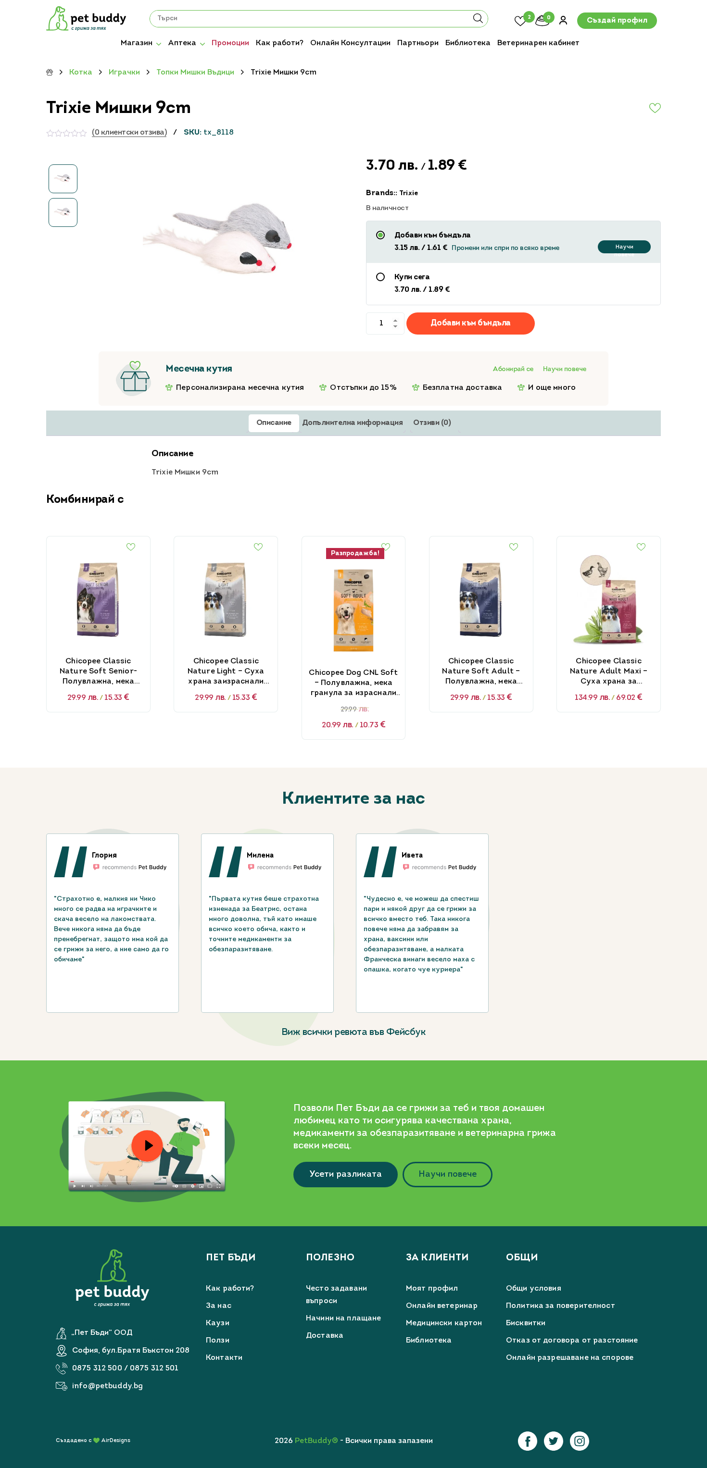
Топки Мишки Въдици (195, 72)
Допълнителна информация (352, 423)
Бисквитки (525, 1323)
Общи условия (533, 1289)
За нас (218, 1306)
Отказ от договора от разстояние (572, 1340)
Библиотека (468, 43)
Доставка (324, 1336)
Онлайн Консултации (350, 43)
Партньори (418, 43)
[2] (520, 20)
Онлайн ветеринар (442, 1306)
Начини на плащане (343, 1318)
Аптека (182, 43)
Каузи (217, 1323)
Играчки (124, 72)
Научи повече (624, 248)
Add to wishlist (632, 108)
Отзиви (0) (432, 423)
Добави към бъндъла (470, 323)
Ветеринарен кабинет (538, 43)
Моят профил (432, 1289)
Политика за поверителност (560, 1306)
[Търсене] (478, 21)
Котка (80, 72)
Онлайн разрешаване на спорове (569, 1358)
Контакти (224, 1358)
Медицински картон (444, 1323)
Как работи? (279, 43)
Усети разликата (345, 1174)
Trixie (408, 193)
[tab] (274, 423)
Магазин (136, 43)
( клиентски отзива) (129, 133)
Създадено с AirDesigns (93, 1440)
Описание (273, 423)
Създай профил (617, 21)
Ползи (217, 1340)
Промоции (230, 43)
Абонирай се (512, 369)
